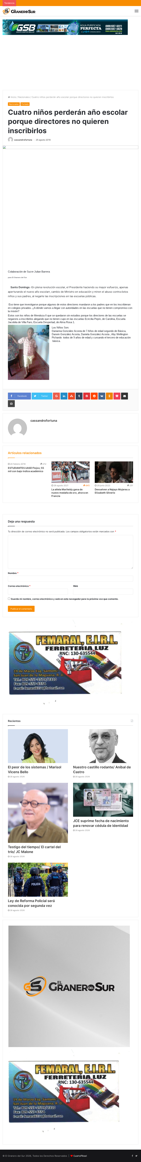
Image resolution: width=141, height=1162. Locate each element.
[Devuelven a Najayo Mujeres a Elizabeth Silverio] (114, 472)
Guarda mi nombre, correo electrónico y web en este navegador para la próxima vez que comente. (64, 599)
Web (75, 586)
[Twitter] (136, 1156)
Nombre (13, 573)
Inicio (13, 97)
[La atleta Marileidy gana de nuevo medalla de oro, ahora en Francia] (70, 472)
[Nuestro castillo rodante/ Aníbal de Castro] (103, 746)
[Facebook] (132, 1156)
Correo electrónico (19, 586)
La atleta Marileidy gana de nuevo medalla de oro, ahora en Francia (69, 492)
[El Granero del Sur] (19, 11)
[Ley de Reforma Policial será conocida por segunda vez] (38, 880)
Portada (25, 104)
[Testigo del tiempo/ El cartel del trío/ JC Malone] (38, 813)
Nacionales (24, 97)
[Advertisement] (70, 64)
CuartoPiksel (80, 1155)
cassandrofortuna (23, 139)
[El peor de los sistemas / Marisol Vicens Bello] (38, 746)
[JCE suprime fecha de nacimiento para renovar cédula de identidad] (103, 800)
